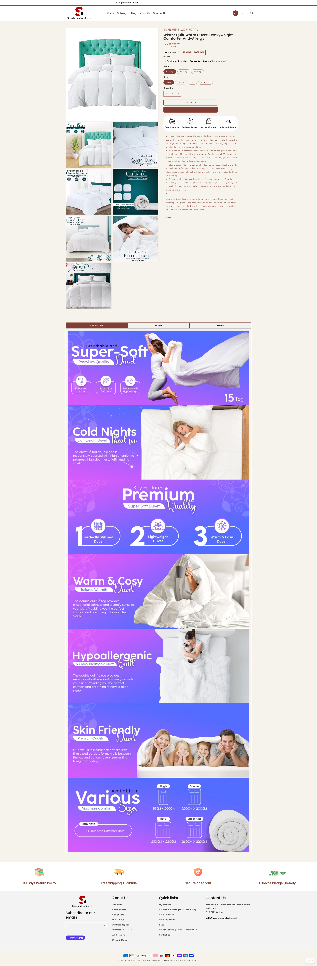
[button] (122, 13)
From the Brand (96, 325)
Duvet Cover (118, 919)
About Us (117, 904)
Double (182, 82)
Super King (205, 82)
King (192, 82)
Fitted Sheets (119, 909)
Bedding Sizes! (219, 61)
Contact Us (164, 934)
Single (168, 82)
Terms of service (181, 960)
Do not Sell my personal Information (178, 929)
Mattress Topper (120, 924)
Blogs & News (119, 939)
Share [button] (168, 217)
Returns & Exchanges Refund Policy (177, 909)
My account (165, 904)
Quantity (168, 88)
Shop (161, 924)
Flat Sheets (118, 914)
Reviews (220, 325)
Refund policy (168, 960)
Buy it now (191, 109)
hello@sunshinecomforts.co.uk (221, 918)
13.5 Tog (183, 71)
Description (159, 325)
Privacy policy (157, 960)
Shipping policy (194, 960)
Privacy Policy (166, 914)
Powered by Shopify (143, 960)
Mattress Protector (122, 929)
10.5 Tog (169, 71)
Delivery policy (167, 919)
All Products (118, 934)
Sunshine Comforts (180, 29)
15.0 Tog (197, 71)
